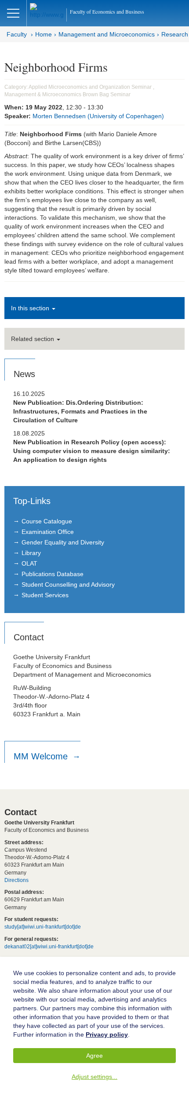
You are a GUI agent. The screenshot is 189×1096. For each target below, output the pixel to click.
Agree (94, 1055)
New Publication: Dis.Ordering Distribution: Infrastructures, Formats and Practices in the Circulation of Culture (80, 411)
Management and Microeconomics (106, 34)
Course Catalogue (47, 521)
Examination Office (48, 531)
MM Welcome (42, 756)
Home (43, 34)
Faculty (17, 34)
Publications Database (53, 573)
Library (31, 552)
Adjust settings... (94, 1076)
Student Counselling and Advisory (68, 584)
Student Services (45, 595)
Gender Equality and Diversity (63, 542)
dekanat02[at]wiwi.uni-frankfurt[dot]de (49, 947)
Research (174, 34)
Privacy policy (107, 1034)
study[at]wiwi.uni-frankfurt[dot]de (42, 927)
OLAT (29, 563)
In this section (31, 308)
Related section (33, 338)
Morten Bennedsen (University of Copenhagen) (98, 116)
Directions (16, 880)
